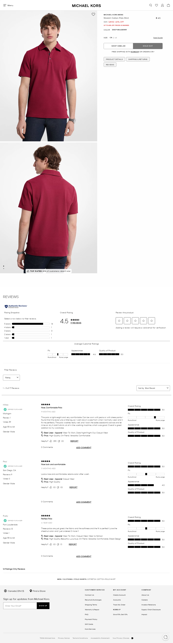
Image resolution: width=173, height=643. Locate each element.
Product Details (114, 59)
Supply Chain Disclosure (151, 609)
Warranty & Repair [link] (92, 609)
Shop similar (118, 46)
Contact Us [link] (89, 595)
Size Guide (158, 38)
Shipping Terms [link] (91, 605)
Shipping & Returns (137, 59)
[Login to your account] (162, 5)
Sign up (43, 605)
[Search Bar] (150, 5)
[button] (166, 637)
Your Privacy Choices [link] (121, 638)
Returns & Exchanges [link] (93, 600)
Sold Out (148, 46)
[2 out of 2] (3, 268)
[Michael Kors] (86, 5)
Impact (144, 614)
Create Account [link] (119, 595)
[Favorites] (156, 5)
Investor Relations (149, 605)
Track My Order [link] (119, 605)
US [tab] (116, 38)
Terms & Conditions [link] (80, 638)
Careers (145, 600)
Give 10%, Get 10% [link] (120, 614)
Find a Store (39, 590)
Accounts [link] (117, 600)
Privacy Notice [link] (64, 638)
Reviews (110, 65)
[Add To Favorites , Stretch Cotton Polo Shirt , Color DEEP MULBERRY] (93, 14)
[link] (117, 609)
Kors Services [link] (90, 629)
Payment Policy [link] (91, 619)
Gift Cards (89, 624)
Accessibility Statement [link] (100, 638)
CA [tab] (111, 38)
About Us (145, 595)
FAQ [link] (86, 614)
